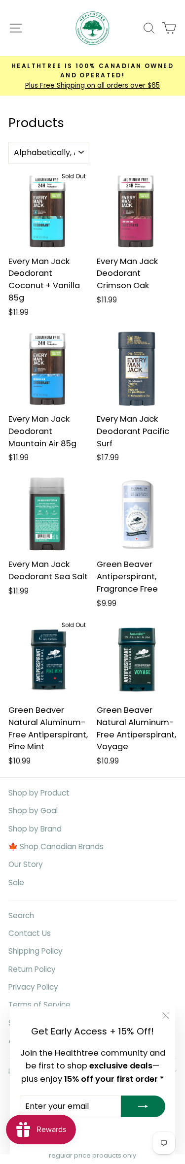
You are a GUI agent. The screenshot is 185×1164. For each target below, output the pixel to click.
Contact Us (29, 933)
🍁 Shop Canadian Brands (56, 846)
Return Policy (32, 969)
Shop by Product (39, 793)
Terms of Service (39, 1004)
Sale (16, 882)
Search (21, 915)
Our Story (25, 864)
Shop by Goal (33, 810)
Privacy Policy (33, 987)
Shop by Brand (35, 829)
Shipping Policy (35, 951)
